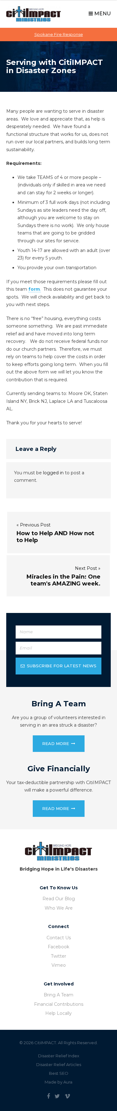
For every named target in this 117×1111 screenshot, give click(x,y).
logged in (53, 473)
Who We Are (59, 908)
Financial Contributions (58, 1004)
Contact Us (58, 938)
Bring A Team (58, 995)
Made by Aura (58, 1081)
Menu (102, 14)
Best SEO (58, 1073)
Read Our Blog (58, 898)
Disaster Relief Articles (58, 1064)
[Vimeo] (67, 1096)
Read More (55, 743)
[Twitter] (57, 1096)
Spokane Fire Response (58, 34)
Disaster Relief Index (58, 1055)
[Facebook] (48, 1096)
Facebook (58, 947)
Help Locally (58, 1013)
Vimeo (58, 965)
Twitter (58, 956)
